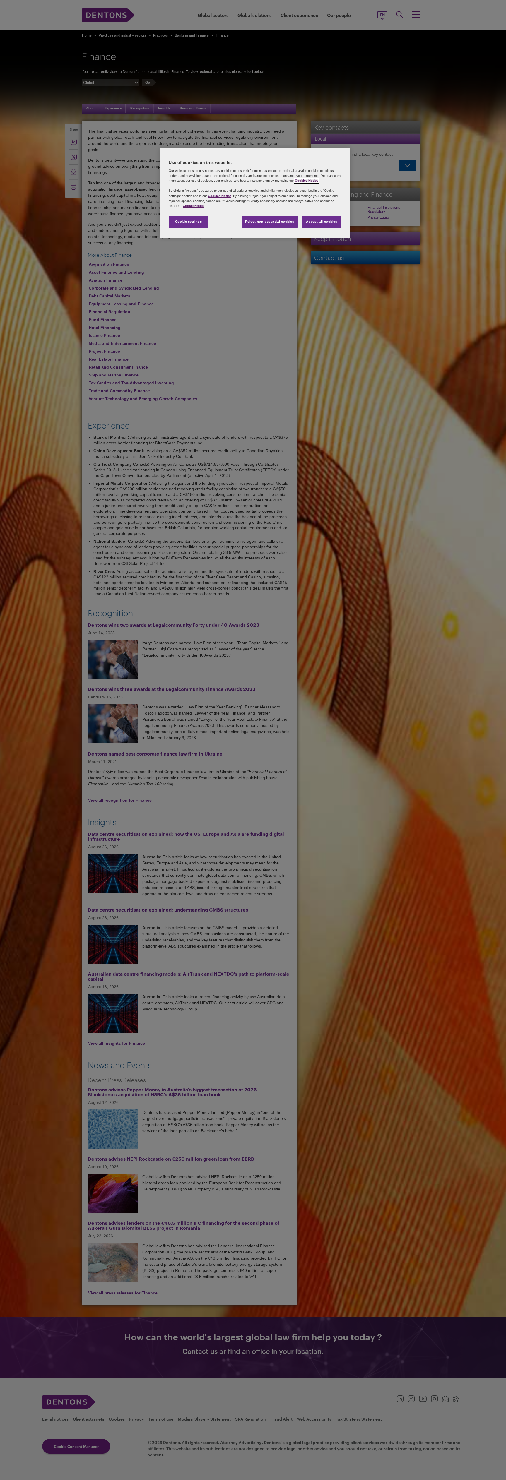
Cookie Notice (193, 206)
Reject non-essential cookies (269, 221)
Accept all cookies (321, 221)
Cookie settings (188, 221)
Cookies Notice (306, 180)
